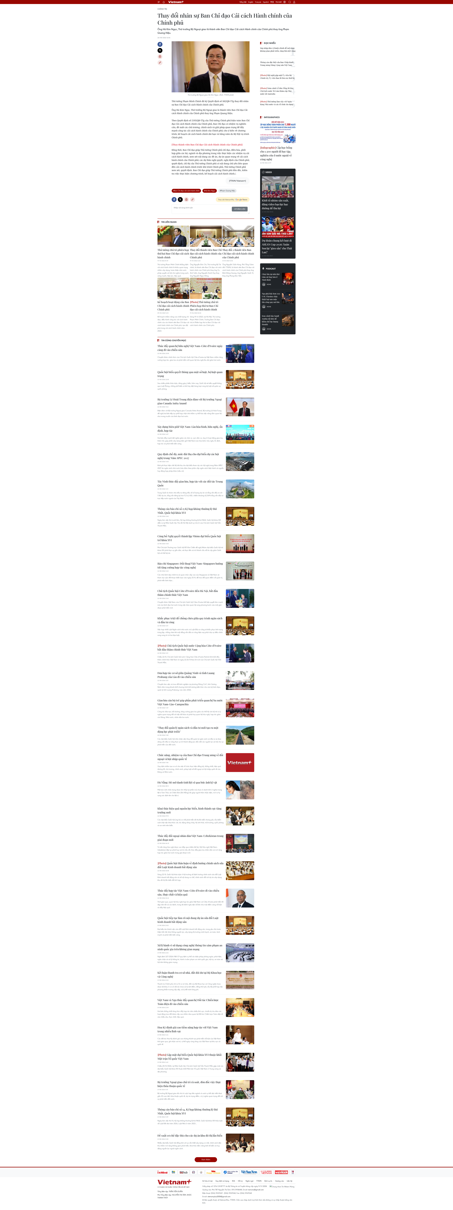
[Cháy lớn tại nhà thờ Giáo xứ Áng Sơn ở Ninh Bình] (288, 279)
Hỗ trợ (240, 1181)
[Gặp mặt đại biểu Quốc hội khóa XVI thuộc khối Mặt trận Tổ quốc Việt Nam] (240, 1062)
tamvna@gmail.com (256, 1189)
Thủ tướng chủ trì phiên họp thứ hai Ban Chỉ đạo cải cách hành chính (173, 253)
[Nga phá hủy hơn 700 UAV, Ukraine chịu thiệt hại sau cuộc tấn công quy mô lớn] (288, 298)
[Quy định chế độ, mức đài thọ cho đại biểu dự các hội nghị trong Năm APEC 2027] (240, 461)
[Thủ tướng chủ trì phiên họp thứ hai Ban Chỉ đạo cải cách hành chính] (173, 236)
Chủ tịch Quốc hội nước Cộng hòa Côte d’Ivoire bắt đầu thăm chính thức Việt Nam (189, 647)
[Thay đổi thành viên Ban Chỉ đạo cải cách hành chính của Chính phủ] (206, 236)
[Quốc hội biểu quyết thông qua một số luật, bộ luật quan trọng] (240, 379)
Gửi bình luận (239, 209)
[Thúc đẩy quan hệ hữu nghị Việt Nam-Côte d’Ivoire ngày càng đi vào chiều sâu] (240, 353)
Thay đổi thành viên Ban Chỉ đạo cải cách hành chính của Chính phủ (206, 253)
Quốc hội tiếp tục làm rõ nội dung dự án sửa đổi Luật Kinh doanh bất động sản (187, 920)
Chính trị (162, 9)
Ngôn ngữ (249, 1181)
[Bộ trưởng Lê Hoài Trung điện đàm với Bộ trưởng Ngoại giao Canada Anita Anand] (240, 406)
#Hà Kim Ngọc (209, 190)
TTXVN (258, 1181)
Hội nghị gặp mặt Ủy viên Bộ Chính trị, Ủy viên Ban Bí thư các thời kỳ (277, 76)
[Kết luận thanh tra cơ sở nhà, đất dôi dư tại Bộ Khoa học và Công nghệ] (240, 980)
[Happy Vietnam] (213, 1172)
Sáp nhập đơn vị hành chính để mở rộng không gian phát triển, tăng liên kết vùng (278, 49)
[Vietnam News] (249, 1172)
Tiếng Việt (242, 2)
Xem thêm (205, 1159)
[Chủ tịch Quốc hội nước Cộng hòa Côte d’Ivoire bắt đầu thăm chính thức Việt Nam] (240, 653)
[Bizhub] (183, 1172)
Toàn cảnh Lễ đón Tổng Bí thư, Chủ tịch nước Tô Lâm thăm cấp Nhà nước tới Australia (277, 91)
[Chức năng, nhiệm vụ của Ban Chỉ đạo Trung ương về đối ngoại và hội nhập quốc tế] (240, 762)
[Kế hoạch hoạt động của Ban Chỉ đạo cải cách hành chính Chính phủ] (173, 288)
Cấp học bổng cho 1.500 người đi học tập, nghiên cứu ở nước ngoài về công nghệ (276, 153)
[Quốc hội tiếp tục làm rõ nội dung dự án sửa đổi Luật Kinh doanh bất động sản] (240, 925)
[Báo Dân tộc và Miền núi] (160, 1172)
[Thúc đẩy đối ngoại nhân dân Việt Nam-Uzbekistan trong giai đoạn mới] (240, 843)
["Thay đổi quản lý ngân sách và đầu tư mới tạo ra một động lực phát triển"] (240, 735)
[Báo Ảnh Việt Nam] (281, 1172)
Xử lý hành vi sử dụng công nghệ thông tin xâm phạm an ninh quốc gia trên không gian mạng (189, 947)
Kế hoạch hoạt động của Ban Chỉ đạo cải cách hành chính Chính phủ (173, 305)
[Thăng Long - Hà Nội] (284, 2)
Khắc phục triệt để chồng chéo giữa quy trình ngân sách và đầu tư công (189, 620)
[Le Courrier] (266, 1172)
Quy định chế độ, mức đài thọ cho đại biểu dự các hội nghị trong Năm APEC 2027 (188, 456)
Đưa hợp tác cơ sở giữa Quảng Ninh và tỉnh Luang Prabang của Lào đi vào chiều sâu (186, 675)
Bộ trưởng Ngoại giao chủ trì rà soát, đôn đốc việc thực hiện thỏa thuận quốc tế (189, 1084)
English (250, 2)
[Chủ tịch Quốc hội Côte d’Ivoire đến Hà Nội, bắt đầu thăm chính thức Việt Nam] (240, 598)
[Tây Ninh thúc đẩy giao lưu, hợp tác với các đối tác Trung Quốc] (240, 489)
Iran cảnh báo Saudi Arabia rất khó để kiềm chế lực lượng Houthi (270, 320)
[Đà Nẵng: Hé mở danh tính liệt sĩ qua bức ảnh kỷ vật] (240, 789)
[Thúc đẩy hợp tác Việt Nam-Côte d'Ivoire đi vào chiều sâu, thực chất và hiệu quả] (240, 898)
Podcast (271, 268)
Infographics (272, 117)
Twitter (159, 50)
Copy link (159, 62)
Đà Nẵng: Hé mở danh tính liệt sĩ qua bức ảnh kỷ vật (187, 782)
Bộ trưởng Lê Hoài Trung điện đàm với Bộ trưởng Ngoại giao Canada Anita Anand (189, 401)
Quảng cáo (279, 1181)
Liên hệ (289, 1181)
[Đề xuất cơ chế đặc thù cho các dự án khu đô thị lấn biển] (240, 1143)
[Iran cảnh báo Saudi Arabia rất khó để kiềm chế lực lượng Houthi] (288, 320)
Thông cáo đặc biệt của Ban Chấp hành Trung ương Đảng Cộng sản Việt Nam (277, 63)
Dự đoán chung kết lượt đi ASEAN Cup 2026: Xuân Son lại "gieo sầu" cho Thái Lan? (277, 246)
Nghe (269, 284)
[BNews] (173, 1172)
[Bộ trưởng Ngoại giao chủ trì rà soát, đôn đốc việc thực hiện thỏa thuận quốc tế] (240, 1089)
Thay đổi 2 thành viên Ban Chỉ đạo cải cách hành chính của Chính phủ (238, 253)
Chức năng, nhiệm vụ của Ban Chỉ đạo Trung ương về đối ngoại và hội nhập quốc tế (190, 757)
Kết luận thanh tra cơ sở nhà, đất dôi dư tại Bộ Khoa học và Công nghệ (189, 974)
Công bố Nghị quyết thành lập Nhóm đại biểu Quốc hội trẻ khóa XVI (189, 538)
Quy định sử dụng (222, 1181)
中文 (272, 2)
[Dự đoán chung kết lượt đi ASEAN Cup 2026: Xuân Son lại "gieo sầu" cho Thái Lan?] (278, 227)
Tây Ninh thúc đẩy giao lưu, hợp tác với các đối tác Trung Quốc (190, 483)
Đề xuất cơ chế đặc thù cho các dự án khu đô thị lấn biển (189, 1135)
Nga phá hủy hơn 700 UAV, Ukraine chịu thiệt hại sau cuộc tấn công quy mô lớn (271, 297)
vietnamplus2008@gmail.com (219, 1196)
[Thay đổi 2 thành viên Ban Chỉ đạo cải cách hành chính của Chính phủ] (238, 236)
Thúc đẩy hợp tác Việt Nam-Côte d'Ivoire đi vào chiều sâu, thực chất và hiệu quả (188, 892)
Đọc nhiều (270, 43)
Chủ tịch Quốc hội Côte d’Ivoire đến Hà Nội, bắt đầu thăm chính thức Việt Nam (187, 593)
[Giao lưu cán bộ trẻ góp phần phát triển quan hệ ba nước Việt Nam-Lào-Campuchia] (240, 707)
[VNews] (293, 1172)
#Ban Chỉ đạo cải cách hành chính (186, 190)
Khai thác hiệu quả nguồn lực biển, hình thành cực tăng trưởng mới (189, 810)
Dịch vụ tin (268, 1181)
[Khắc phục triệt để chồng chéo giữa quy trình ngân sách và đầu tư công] (240, 625)
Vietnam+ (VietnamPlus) (176, 2)
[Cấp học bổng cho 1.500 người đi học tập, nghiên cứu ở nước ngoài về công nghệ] (278, 132)
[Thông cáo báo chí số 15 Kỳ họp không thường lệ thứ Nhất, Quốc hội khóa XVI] (240, 516)
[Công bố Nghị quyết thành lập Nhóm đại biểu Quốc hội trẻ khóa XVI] (240, 543)
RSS (233, 1181)
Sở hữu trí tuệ (207, 1181)
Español (266, 2)
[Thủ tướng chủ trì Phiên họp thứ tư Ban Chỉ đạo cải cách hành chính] (206, 288)
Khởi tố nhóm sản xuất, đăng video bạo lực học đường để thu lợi (275, 204)
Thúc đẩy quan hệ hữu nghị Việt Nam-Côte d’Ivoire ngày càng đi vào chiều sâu (189, 348)
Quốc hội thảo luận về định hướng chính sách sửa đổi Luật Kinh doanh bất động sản (190, 865)
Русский (278, 2)
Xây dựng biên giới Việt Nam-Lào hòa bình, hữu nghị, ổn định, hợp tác (189, 428)
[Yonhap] (230, 1172)
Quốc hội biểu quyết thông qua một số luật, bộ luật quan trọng (189, 374)
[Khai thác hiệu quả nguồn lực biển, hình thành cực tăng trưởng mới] (240, 816)
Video (268, 172)
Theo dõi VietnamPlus (226, 199)
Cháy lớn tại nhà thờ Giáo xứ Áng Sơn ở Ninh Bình (270, 277)
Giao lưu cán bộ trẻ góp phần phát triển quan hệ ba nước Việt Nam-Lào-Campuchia (190, 702)
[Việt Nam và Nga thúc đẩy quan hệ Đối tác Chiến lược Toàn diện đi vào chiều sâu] (240, 1007)
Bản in (159, 56)
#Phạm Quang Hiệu (227, 190)
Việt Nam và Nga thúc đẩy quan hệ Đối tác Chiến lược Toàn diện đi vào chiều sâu (188, 1002)
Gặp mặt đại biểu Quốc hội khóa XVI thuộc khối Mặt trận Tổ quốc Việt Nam (189, 1056)
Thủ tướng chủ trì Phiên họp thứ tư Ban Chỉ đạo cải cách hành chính (204, 305)
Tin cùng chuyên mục (173, 340)
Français (258, 2)
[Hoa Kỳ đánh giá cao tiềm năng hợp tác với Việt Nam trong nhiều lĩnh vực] (240, 1034)
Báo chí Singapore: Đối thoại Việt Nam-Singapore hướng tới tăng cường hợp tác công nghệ (190, 565)
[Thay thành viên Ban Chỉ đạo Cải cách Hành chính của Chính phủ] (207, 144)
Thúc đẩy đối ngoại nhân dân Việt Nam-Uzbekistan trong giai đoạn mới (190, 837)
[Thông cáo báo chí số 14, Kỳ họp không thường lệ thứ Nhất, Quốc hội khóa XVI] (240, 1117)
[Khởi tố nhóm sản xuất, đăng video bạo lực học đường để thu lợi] (278, 187)
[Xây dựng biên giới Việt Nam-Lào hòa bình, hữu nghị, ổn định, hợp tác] (240, 434)
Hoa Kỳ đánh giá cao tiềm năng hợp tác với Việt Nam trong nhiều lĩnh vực (187, 1029)
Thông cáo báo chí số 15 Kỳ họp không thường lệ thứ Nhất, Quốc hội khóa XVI (187, 510)
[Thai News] (201, 1172)
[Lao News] (193, 1172)
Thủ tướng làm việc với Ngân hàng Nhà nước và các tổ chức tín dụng (276, 103)
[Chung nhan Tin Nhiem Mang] (283, 1186)
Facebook (159, 44)
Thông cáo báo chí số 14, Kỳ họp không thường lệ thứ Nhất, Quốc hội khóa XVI (187, 1111)
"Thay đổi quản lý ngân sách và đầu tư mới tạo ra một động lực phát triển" (187, 729)
